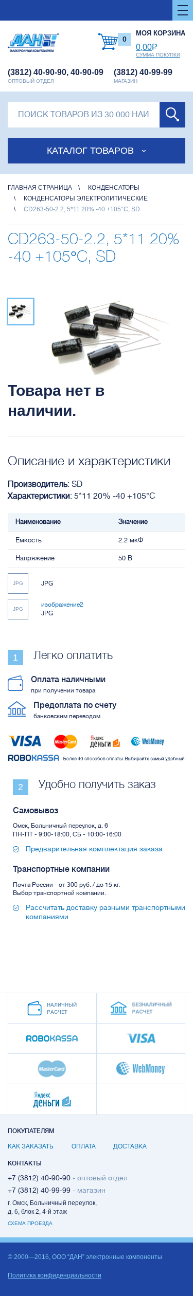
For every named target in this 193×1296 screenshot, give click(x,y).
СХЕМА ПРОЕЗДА (30, 1223)
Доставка (130, 1146)
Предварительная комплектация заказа (94, 849)
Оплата (84, 1146)
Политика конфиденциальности (54, 1275)
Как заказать (31, 1146)
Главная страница (40, 187)
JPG (18, 583)
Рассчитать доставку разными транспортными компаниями (105, 912)
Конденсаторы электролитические (86, 198)
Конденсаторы (113, 187)
